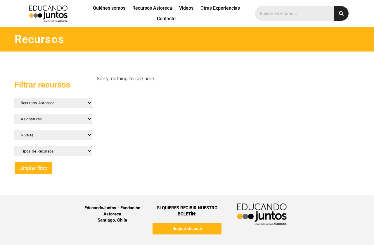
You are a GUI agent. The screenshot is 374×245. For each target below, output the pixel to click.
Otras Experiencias (220, 8)
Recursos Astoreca (152, 8)
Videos (186, 8)
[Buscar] (341, 13)
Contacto (166, 18)
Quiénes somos (109, 8)
